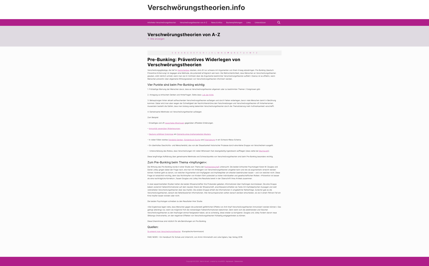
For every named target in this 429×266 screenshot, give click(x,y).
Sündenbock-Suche (192, 140)
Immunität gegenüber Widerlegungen (164, 128)
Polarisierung (209, 140)
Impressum (229, 261)
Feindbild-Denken (175, 140)
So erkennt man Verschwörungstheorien (164, 231)
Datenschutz (238, 261)
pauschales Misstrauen (174, 123)
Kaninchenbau (183, 70)
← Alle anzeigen (156, 38)
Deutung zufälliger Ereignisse (161, 134)
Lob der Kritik (207, 95)
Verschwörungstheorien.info (196, 7)
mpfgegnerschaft (212, 167)
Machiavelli (263, 151)
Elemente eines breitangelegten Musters (194, 134)
